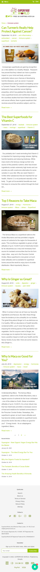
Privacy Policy (20, 501)
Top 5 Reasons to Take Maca (19, 200)
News (4, 23)
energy (18, 204)
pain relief (26, 286)
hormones (34, 364)
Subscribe (33, 551)
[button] (35, 567)
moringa (13, 127)
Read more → (7, 107)
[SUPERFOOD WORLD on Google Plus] (20, 516)
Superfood (32, 207)
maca (5, 127)
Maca (17, 207)
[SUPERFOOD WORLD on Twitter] (10, 516)
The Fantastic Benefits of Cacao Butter (15, 466)
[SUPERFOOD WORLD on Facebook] (15, 516)
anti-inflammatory (25, 35)
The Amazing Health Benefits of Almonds (16, 473)
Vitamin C (31, 127)
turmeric (14, 41)
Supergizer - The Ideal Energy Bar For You (17, 452)
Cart (36, 1)
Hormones (27, 204)
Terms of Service (20, 498)
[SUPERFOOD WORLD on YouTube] (30, 516)
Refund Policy (20, 504)
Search (20, 493)
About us (20, 496)
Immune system (24, 38)
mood (25, 367)
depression (18, 364)
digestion (25, 283)
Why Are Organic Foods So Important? (16, 459)
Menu (6, 2)
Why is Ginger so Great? (17, 279)
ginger (33, 283)
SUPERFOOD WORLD (22, 557)
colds (18, 283)
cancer (14, 38)
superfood (5, 41)
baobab (21, 124)
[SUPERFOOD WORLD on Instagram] (25, 516)
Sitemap (20, 507)
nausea (18, 286)
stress (23, 207)
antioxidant (6, 38)
